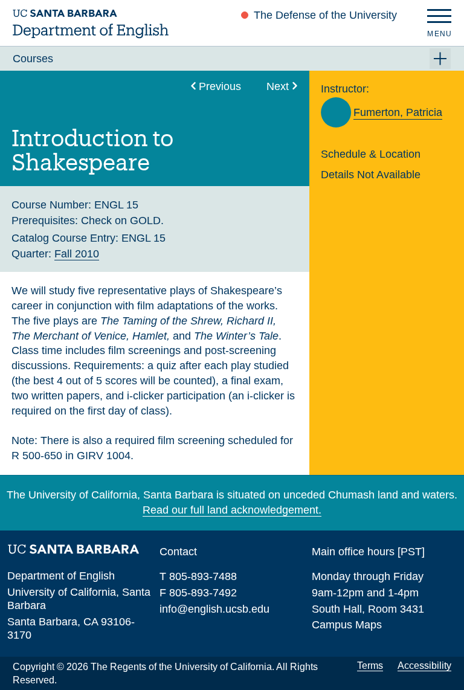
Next (277, 86)
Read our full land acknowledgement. (232, 509)
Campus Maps (347, 624)
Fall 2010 (76, 253)
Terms (370, 665)
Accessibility (424, 665)
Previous (220, 86)
